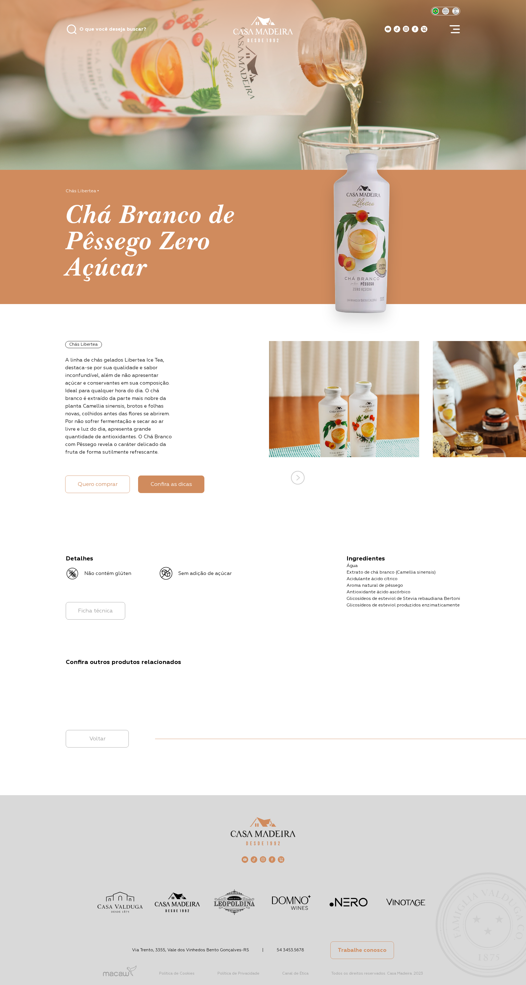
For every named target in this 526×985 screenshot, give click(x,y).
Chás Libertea (81, 191)
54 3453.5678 (290, 950)
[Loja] (424, 29)
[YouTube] (388, 29)
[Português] (435, 11)
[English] (445, 11)
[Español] (455, 11)
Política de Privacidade (238, 973)
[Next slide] (298, 478)
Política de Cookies (177, 973)
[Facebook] (415, 29)
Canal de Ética (295, 973)
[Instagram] (406, 29)
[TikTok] (397, 29)
